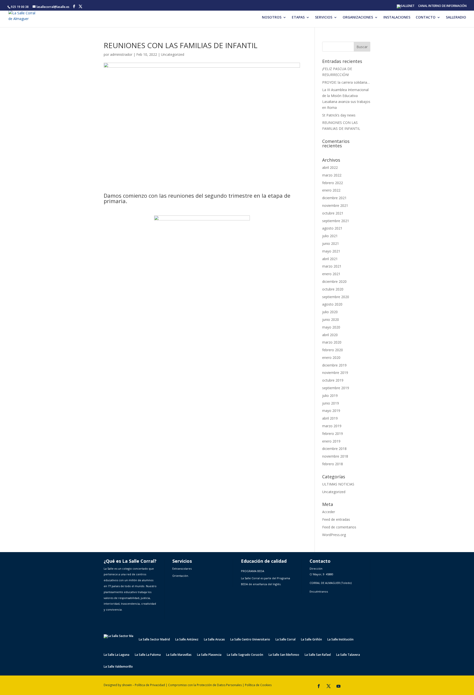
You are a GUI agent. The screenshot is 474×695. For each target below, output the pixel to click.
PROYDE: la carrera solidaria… (346, 82)
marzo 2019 (331, 426)
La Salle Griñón (311, 639)
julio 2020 (330, 311)
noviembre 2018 (335, 456)
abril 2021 (330, 258)
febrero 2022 (332, 182)
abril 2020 (330, 334)
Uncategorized (172, 54)
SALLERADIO (456, 17)
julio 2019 (330, 395)
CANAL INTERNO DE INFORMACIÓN (442, 6)
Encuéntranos (319, 591)
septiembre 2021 (335, 220)
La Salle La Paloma (148, 655)
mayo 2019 (331, 410)
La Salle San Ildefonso (284, 655)
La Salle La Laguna (116, 655)
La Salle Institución (340, 639)
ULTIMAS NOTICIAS (338, 484)
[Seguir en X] (329, 686)
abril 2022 (330, 167)
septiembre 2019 (335, 388)
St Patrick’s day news (339, 115)
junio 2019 (330, 403)
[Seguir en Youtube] (338, 686)
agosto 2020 (332, 304)
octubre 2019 (332, 380)
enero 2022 (331, 190)
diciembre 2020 (334, 281)
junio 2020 (330, 319)
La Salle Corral (286, 639)
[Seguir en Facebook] (319, 686)
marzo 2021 (331, 266)
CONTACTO (425, 17)
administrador (121, 54)
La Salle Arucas (214, 639)
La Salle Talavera (348, 655)
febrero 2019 (332, 433)
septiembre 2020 (335, 296)
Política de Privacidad (150, 685)
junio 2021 (330, 243)
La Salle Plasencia (209, 655)
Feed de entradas (336, 519)
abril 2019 (330, 418)
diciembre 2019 (334, 365)
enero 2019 (331, 441)
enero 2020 (331, 357)
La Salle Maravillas (179, 655)
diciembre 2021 (334, 197)
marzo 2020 (331, 342)
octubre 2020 (332, 289)
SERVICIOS (323, 17)
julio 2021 (330, 235)
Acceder (328, 511)
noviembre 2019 (335, 372)
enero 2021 (331, 273)
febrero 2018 (332, 464)
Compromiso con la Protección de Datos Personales (205, 685)
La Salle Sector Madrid (154, 639)
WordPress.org (334, 534)
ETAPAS (298, 17)
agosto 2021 (332, 228)
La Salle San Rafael (318, 655)
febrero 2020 (332, 350)
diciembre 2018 (334, 448)
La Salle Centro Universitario (250, 639)
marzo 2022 (331, 175)
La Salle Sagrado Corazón (245, 655)
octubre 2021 (332, 213)
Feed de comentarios (339, 527)
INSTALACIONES (396, 17)
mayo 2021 (331, 251)
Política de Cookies (258, 685)
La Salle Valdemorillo (118, 667)
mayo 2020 (331, 327)
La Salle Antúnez (186, 639)
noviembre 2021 (335, 205)
